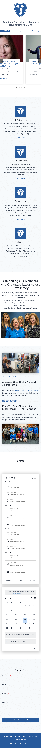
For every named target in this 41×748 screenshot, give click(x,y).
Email (5, 685)
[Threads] (25, 743)
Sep (34, 648)
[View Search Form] (20, 31)
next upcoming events (16, 593)
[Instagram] (20, 743)
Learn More (20, 138)
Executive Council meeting (17, 494)
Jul (7, 648)
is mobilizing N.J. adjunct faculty (26, 390)
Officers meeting (14, 487)
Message (6, 702)
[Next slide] (39, 61)
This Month (20, 648)
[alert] (20, 635)
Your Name (6, 676)
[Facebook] (10, 743)
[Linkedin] (30, 743)
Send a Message (20, 720)
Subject (5, 693)
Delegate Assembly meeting (17, 501)
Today (20, 580)
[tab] (16, 87)
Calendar (5, 31)
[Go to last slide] (1, 61)
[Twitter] (15, 743)
